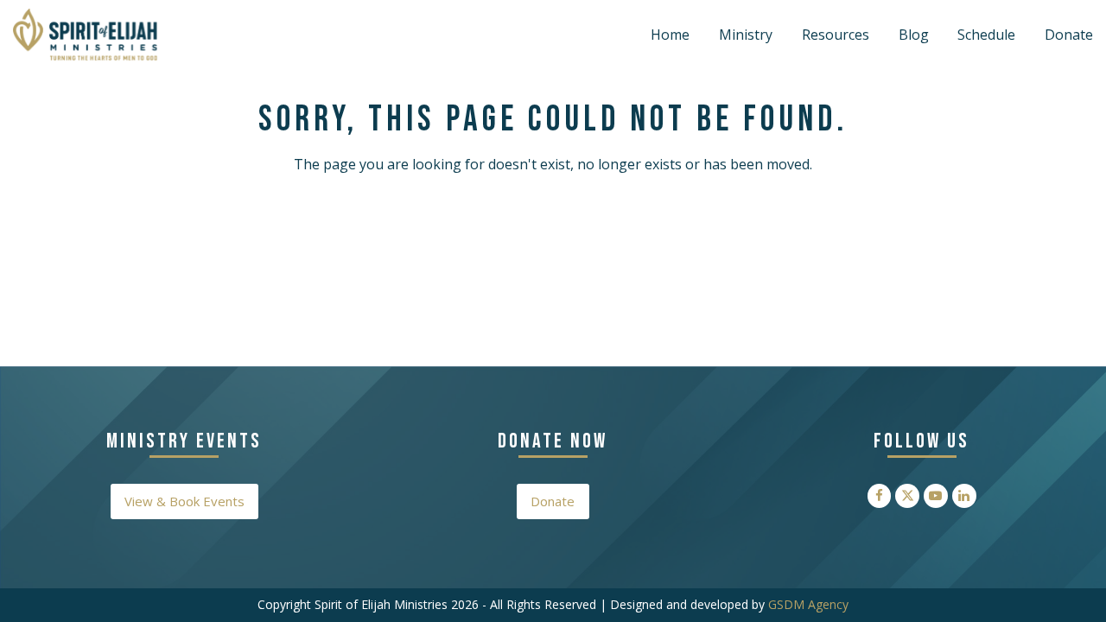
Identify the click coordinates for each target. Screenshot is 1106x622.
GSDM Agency (808, 604)
